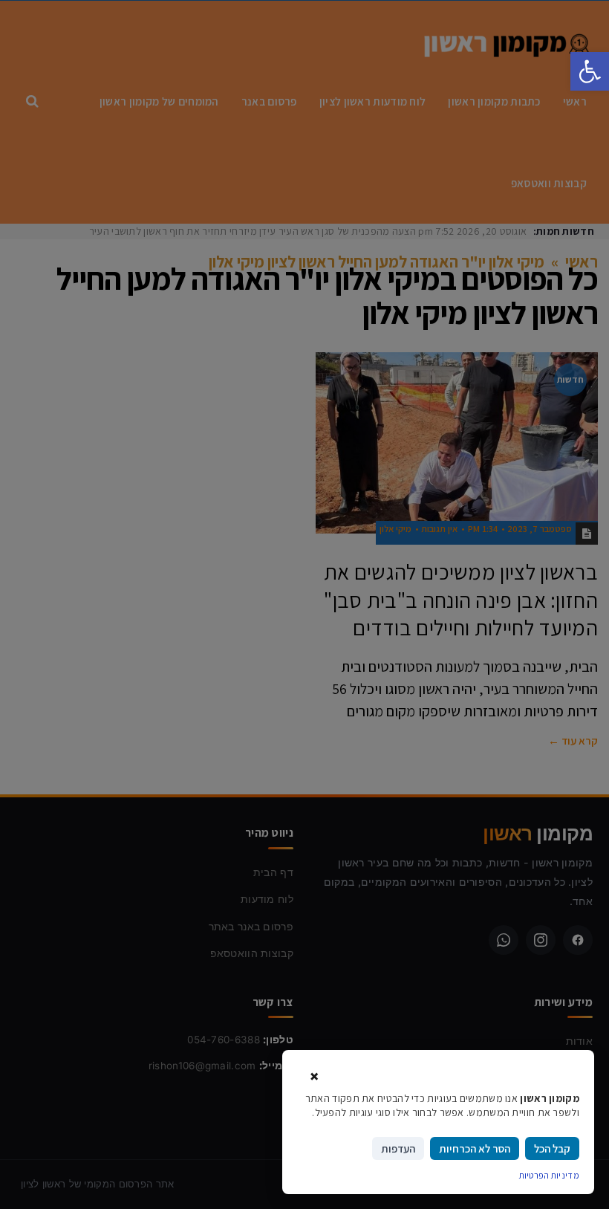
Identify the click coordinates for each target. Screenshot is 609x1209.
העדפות (398, 1148)
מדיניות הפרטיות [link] (549, 1175)
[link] (589, 71)
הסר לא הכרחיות (474, 1148)
